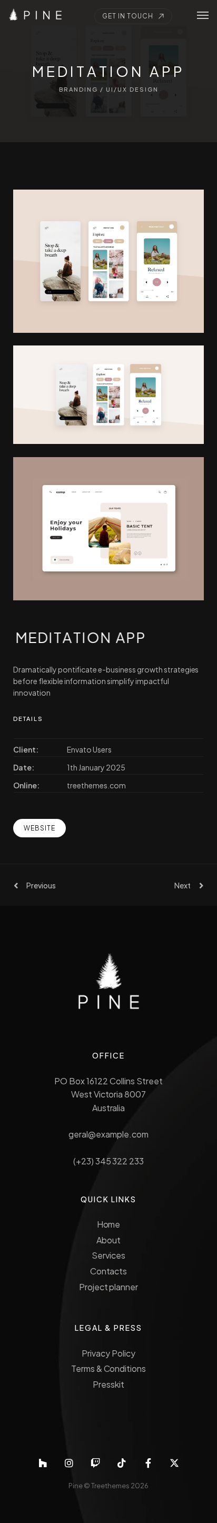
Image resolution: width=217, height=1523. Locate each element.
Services (108, 1255)
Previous (41, 885)
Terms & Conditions (108, 1368)
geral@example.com (108, 1134)
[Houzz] (42, 1463)
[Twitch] (95, 1463)
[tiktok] (121, 1463)
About (108, 1239)
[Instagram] (69, 1463)
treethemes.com (96, 785)
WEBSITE (39, 828)
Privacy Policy (108, 1353)
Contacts (108, 1271)
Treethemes (110, 1485)
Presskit (108, 1384)
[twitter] (174, 1463)
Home (109, 1224)
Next (182, 885)
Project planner (109, 1286)
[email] (148, 1463)
